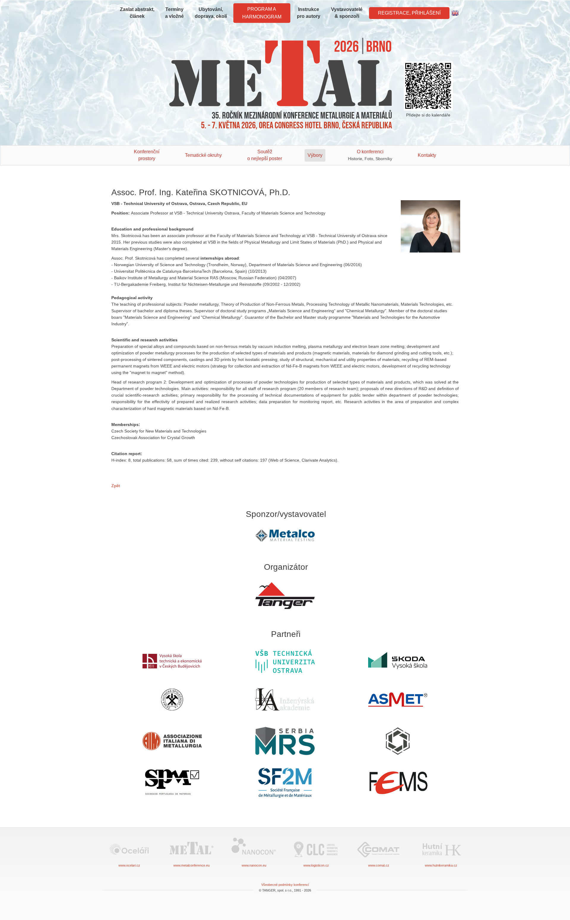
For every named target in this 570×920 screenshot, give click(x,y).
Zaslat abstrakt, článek (137, 13)
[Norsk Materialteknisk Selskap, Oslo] (398, 741)
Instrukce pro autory (308, 13)
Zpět (115, 485)
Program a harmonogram (261, 13)
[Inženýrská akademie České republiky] (285, 699)
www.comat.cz (378, 865)
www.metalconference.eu (191, 865)
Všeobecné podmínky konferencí (285, 884)
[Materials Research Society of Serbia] (285, 741)
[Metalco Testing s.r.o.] (285, 535)
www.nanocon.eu (254, 865)
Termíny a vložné (174, 13)
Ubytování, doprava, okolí (211, 13)
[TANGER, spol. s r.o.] (285, 595)
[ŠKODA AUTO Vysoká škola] (398, 661)
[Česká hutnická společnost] (172, 699)
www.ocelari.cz (129, 865)
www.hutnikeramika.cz (441, 865)
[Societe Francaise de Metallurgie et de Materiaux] (285, 783)
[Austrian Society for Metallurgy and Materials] (398, 699)
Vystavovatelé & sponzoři (346, 13)
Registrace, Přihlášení (409, 12)
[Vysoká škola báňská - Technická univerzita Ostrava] (285, 661)
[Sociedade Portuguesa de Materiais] (172, 783)
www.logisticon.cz (316, 865)
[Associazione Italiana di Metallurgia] (172, 741)
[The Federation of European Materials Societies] (398, 782)
